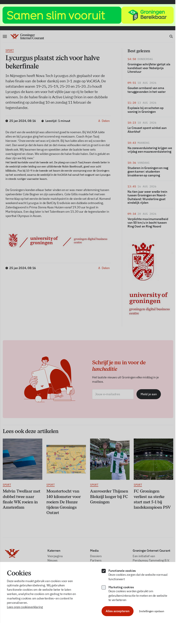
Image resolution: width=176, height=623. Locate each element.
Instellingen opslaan (151, 611)
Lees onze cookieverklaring (25, 607)
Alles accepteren (117, 611)
